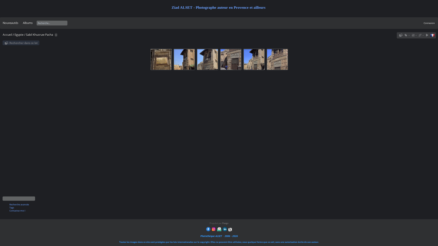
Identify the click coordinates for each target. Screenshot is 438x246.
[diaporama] (427, 35)
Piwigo (225, 223)
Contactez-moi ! (17, 210)
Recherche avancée (19, 204)
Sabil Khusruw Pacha (39, 35)
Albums (28, 23)
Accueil (7, 35)
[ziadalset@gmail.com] (219, 230)
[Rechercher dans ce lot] (400, 35)
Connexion (429, 23)
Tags (11, 207)
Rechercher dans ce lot (23, 43)
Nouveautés (10, 23)
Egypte (19, 35)
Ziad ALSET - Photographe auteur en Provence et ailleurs (219, 7)
